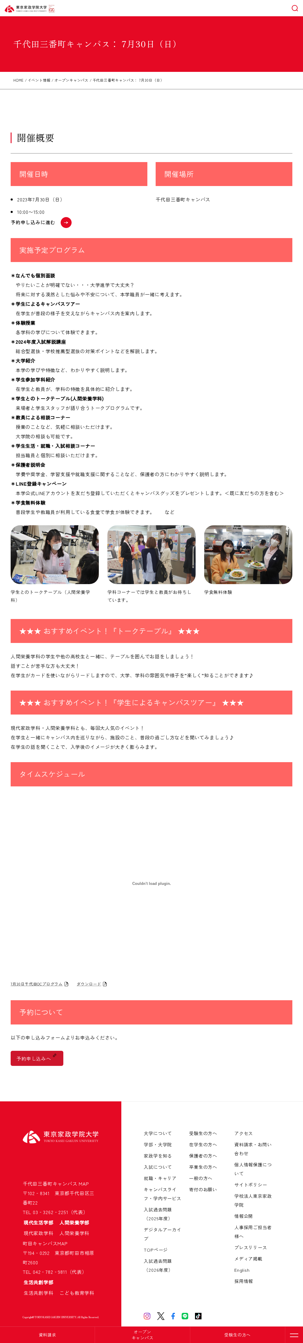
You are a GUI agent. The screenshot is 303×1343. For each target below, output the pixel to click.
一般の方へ (200, 1178)
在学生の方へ (203, 1144)
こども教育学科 (76, 1292)
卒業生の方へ (203, 1167)
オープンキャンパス (143, 1335)
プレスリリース (250, 1247)
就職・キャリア (160, 1178)
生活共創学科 (41, 1292)
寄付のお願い (203, 1189)
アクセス (243, 1133)
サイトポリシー (250, 1185)
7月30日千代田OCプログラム (37, 984)
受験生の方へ (237, 1335)
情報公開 (243, 1216)
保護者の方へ (203, 1156)
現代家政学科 (41, 1233)
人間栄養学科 (74, 1233)
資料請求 (47, 1335)
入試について (158, 1167)
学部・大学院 (158, 1144)
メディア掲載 (248, 1258)
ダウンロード (89, 984)
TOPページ (156, 1250)
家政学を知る (158, 1156)
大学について (158, 1133)
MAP (84, 1183)
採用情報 (243, 1281)
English (242, 1270)
